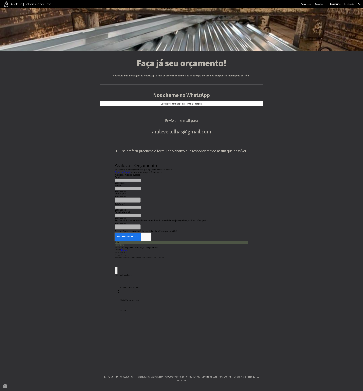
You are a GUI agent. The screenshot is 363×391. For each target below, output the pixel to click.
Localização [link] (349, 4)
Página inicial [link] (306, 4)
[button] (359, 4)
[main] (181, 62)
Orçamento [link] (335, 4)
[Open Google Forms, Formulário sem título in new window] (244, 165)
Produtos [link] (319, 4)
